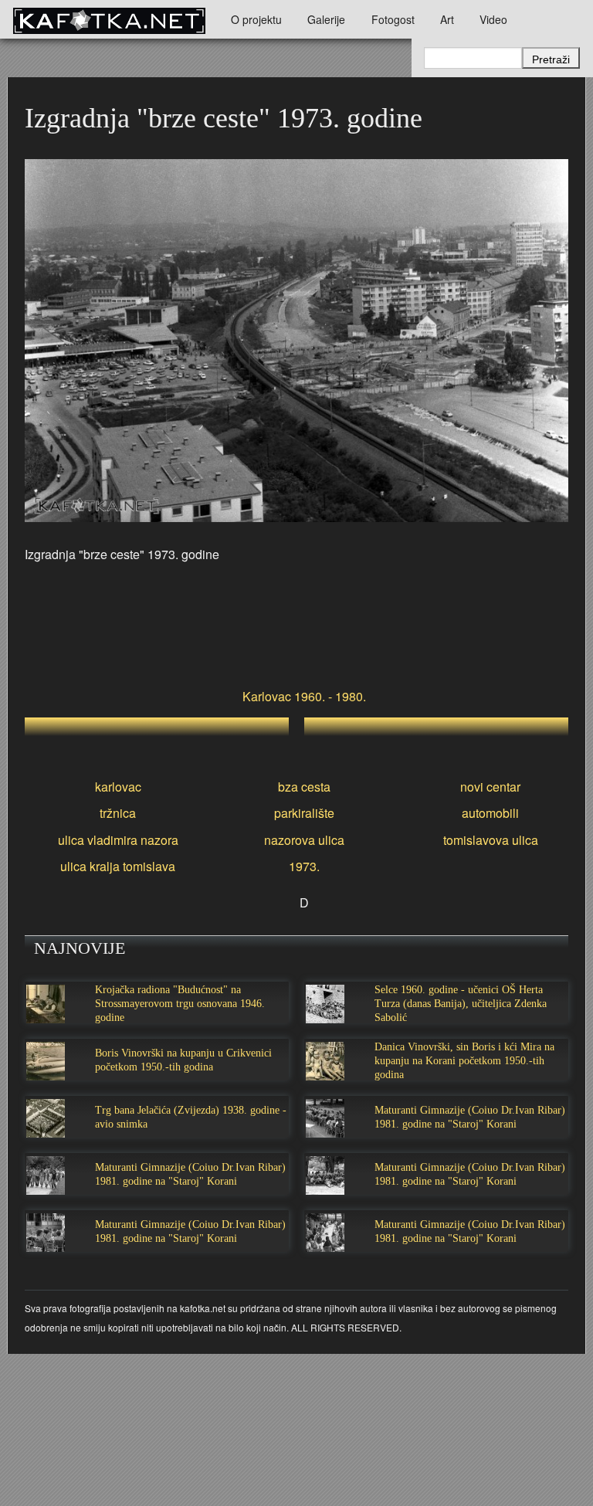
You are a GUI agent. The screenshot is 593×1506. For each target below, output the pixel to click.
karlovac (118, 786)
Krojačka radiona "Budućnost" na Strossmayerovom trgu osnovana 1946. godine (180, 1003)
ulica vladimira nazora (118, 840)
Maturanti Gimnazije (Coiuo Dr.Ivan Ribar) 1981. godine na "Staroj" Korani (469, 1117)
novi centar (490, 786)
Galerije (326, 19)
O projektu (256, 19)
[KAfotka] (109, 19)
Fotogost (393, 19)
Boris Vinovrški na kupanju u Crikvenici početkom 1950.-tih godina (183, 1060)
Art (447, 19)
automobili (490, 813)
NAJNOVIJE (79, 948)
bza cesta (304, 786)
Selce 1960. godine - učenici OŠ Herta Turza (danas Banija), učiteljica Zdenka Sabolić (460, 1003)
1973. (304, 866)
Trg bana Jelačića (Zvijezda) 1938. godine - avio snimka (190, 1117)
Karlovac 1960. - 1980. (304, 696)
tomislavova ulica (490, 840)
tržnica (118, 813)
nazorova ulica (304, 840)
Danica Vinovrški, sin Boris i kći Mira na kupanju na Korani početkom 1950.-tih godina (464, 1060)
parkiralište (304, 813)
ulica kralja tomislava (117, 866)
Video (493, 19)
